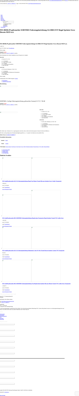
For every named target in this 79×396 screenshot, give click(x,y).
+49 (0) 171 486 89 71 (11, 3)
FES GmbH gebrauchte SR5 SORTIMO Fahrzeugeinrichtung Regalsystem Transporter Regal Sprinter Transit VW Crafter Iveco (33, 218)
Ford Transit (18, 146)
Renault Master (46, 146)
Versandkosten (11, 48)
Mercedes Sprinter (29, 146)
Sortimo (16, 78)
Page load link (2, 395)
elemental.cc (7, 392)
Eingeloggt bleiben (7, 23)
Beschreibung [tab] (4, 80)
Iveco (22, 146)
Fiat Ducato (13, 146)
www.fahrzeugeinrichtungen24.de (55, 0)
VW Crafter (41, 146)
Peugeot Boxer (36, 146)
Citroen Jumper (8, 146)
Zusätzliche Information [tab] (6, 81)
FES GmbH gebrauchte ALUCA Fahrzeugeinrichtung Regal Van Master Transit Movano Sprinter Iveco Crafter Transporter (31, 181)
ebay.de (66, 0)
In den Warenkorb (5, 189)
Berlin (6, 140)
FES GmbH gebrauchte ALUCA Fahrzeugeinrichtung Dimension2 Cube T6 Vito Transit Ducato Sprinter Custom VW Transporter (33, 250)
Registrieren (5, 26)
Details (10, 189)
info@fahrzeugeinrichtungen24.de (34, 3)
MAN (25, 146)
